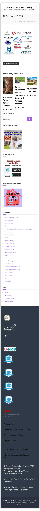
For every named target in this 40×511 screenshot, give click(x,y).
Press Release (9, 264)
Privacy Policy (10, 424)
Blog (6, 226)
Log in (6, 292)
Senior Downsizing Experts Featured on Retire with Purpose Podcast (20, 95)
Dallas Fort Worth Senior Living (18, 7)
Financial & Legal (9, 240)
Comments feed (9, 298)
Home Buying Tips (10, 246)
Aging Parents (9, 220)
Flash (17, 502)
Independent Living (10, 252)
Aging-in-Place (9, 223)
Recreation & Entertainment (12, 266)
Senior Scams (9, 275)
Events (7, 237)
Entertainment (9, 235)
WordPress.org (9, 301)
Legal (6, 255)
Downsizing (8, 232)
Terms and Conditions (13, 435)
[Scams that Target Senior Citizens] (8, 85)
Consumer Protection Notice (16, 449)
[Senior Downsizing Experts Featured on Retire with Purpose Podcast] (20, 80)
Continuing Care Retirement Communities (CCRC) (19, 229)
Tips (6, 278)
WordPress (20, 505)
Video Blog (8, 281)
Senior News (8, 272)
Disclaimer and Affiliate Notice (17, 429)
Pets (6, 258)
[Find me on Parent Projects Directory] (8, 339)
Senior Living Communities (12, 269)
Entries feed (8, 295)
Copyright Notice (11, 441)
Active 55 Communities (11, 217)
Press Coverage (9, 261)
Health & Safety (9, 243)
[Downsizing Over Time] (32, 81)
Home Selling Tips (10, 249)
